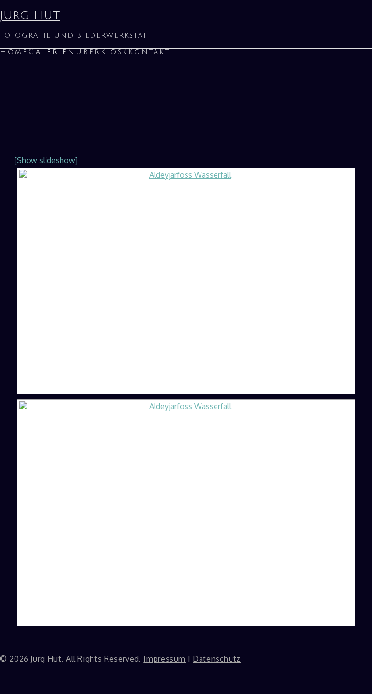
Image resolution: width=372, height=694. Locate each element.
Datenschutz (217, 658)
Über (88, 52)
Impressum (164, 658)
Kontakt (149, 52)
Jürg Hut (30, 15)
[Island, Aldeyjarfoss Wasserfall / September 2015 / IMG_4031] (186, 281)
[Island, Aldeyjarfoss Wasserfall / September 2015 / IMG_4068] (186, 512)
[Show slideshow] (46, 160)
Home (14, 52)
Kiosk (114, 52)
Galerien (52, 52)
